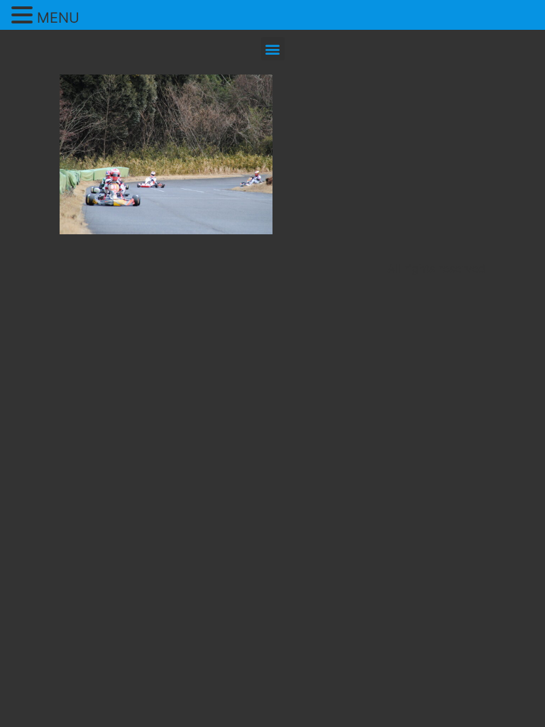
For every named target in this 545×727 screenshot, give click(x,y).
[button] (273, 48)
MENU (58, 17)
